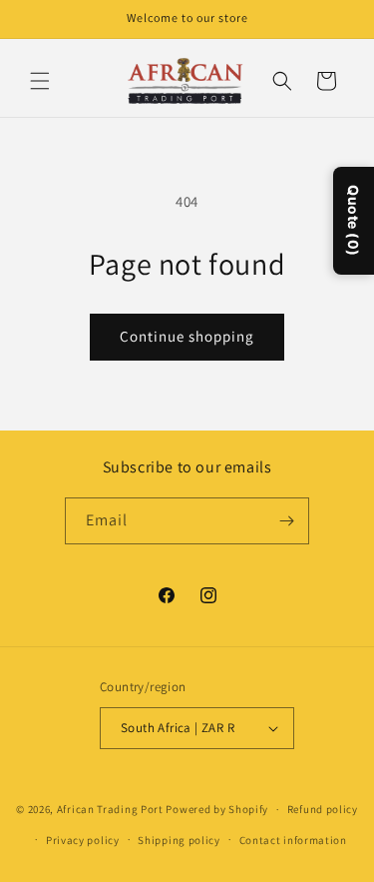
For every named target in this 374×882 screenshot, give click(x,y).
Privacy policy (83, 840)
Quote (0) (353, 221)
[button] (40, 81)
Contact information (293, 840)
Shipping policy (179, 840)
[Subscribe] (286, 520)
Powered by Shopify (217, 809)
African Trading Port (110, 809)
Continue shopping (187, 336)
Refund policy (322, 809)
